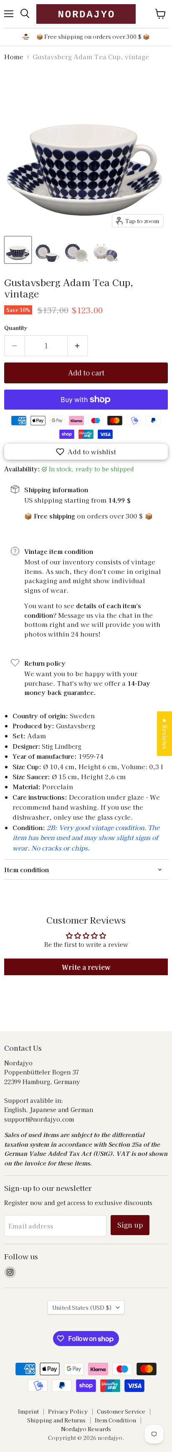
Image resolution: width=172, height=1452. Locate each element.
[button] (86, 452)
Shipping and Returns (56, 1420)
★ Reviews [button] (165, 733)
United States (82, 1307)
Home (13, 56)
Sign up (130, 1225)
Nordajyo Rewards (86, 1429)
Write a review (86, 967)
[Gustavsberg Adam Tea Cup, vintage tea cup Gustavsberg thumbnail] (18, 250)
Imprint (28, 1411)
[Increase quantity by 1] (78, 345)
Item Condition (115, 1420)
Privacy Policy (68, 1411)
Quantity (15, 328)
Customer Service (121, 1411)
